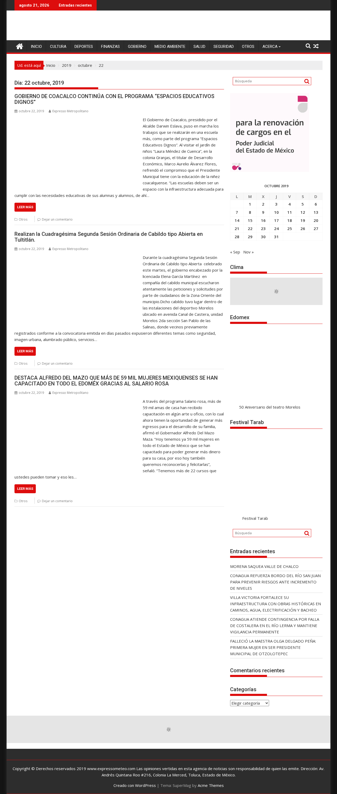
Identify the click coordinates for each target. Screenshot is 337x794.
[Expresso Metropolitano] (20, 45)
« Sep (235, 252)
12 (302, 212)
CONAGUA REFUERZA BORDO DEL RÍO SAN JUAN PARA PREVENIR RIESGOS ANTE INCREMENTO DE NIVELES (275, 582)
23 (263, 228)
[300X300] (269, 170)
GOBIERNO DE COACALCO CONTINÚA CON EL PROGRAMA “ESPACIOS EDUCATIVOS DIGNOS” (114, 99)
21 (237, 228)
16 (263, 220)
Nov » (248, 252)
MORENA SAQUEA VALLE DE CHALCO (264, 566)
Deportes (84, 46)
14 (237, 220)
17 (276, 220)
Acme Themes (211, 785)
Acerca (269, 46)
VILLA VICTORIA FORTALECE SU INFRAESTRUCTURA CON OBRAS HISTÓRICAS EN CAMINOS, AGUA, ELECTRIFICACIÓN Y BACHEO (275, 604)
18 (289, 220)
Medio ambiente (170, 46)
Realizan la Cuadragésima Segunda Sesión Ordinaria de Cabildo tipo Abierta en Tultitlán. (108, 237)
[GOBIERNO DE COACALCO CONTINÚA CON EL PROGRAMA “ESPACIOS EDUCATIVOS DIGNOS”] (77, 119)
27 (316, 228)
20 (316, 220)
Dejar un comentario (57, 219)
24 (276, 228)
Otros (248, 46)
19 (302, 220)
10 (276, 212)
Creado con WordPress (134, 785)
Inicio (36, 46)
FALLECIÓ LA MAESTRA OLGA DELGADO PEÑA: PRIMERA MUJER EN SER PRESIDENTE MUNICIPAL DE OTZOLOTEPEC (273, 647)
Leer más (25, 207)
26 (302, 228)
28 (237, 236)
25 (289, 228)
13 (316, 212)
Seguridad (224, 46)
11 (289, 212)
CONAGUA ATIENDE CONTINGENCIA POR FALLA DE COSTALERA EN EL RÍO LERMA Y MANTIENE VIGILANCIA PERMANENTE (274, 625)
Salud (199, 46)
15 (250, 220)
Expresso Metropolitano (70, 111)
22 (250, 228)
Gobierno (137, 46)
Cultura (58, 46)
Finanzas (110, 46)
